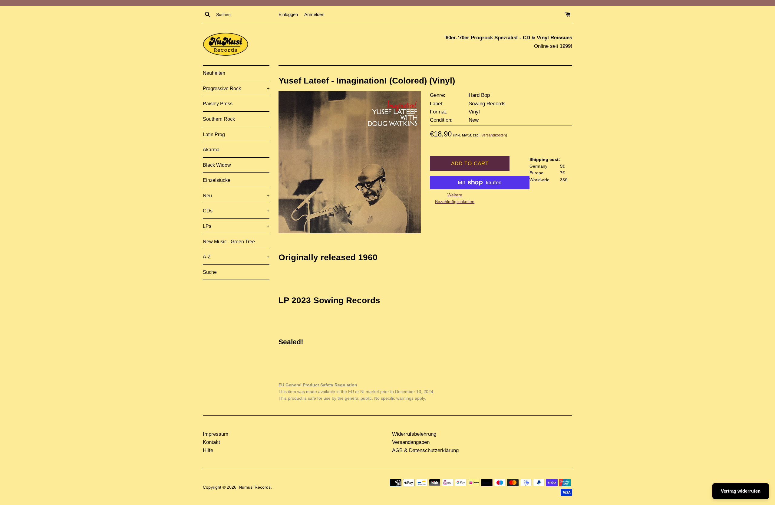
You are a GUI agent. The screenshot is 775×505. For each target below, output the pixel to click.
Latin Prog (214, 134)
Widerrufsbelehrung (414, 434)
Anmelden (314, 14)
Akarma (211, 149)
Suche (210, 272)
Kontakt (211, 442)
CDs (236, 210)
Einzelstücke (216, 180)
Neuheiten (214, 73)
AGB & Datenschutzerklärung (425, 450)
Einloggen (288, 14)
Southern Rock (219, 119)
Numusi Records (255, 487)
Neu (236, 195)
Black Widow (217, 165)
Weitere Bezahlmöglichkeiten (454, 198)
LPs (236, 226)
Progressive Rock (236, 88)
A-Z (236, 256)
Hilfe (208, 450)
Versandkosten (493, 135)
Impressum (215, 434)
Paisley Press (217, 103)
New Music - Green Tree (229, 241)
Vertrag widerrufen (740, 491)
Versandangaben (411, 442)
